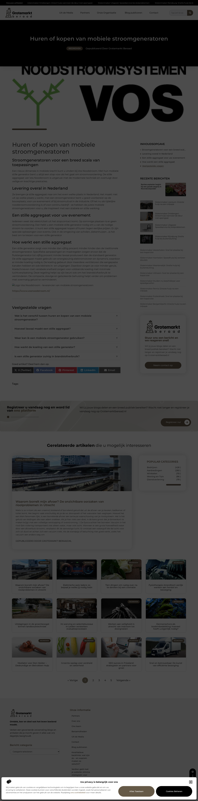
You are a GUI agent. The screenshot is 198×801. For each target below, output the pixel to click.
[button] (190, 782)
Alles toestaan (136, 791)
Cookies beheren (174, 791)
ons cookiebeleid (78, 792)
